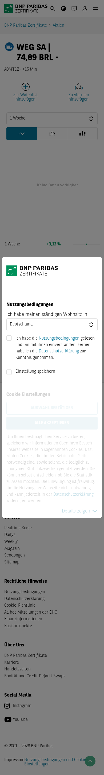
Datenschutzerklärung (59, 351)
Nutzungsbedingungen (59, 338)
